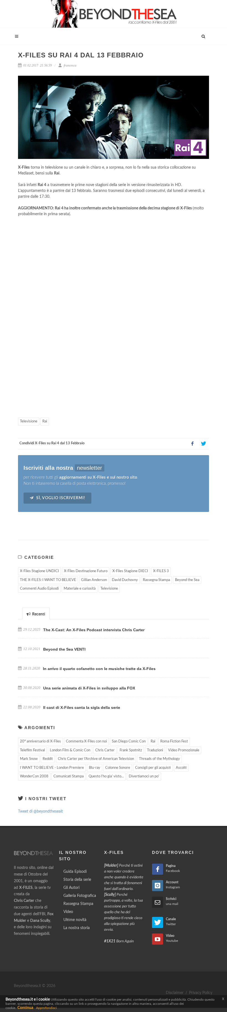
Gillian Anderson (94, 580)
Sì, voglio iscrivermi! (60, 498)
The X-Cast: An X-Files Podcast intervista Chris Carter (94, 630)
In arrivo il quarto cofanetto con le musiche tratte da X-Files (99, 668)
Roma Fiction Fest (174, 741)
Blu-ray (94, 768)
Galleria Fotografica (79, 896)
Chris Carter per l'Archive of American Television (96, 759)
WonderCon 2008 (34, 776)
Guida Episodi (75, 872)
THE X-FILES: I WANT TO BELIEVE (48, 580)
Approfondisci (46, 1008)
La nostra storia (76, 928)
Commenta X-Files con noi (86, 741)
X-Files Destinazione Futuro (85, 571)
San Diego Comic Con (129, 741)
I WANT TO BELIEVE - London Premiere (52, 768)
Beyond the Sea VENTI (64, 649)
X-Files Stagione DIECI (130, 571)
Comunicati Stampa (68, 776)
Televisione (28, 421)
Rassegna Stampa (156, 580)
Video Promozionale (183, 750)
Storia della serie (77, 880)
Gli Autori (71, 888)
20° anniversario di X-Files (40, 741)
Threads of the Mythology (159, 759)
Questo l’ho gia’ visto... (106, 776)
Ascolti (181, 768)
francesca (69, 65)
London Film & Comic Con (70, 750)
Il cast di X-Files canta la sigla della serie (81, 707)
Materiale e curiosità (80, 588)
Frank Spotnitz (131, 750)
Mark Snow (29, 759)
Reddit (48, 759)
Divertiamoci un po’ (144, 776)
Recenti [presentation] (38, 614)
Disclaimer (175, 993)
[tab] (36, 613)
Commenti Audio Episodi (39, 588)
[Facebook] (192, 443)
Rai (44, 421)
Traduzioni (155, 750)
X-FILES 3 (161, 571)
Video (68, 912)
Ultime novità (74, 920)
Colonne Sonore (117, 768)
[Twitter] (203, 443)
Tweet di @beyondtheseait (40, 811)
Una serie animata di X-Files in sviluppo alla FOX (89, 688)
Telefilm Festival (32, 750)
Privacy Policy (200, 993)
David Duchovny (125, 580)
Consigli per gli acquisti (153, 768)
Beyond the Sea (187, 580)
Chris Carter (105, 750)
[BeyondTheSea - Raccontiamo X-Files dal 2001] (113, 14)
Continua (25, 1008)
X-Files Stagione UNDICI (39, 571)
